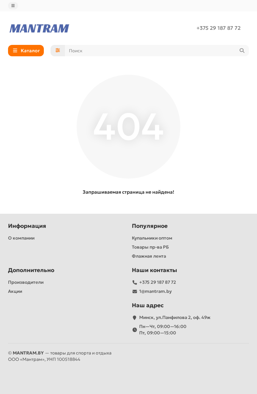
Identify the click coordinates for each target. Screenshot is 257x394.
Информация (27, 225)
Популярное (150, 225)
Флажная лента (149, 256)
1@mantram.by (155, 291)
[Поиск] (242, 50)
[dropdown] (13, 5)
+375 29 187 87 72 (218, 28)
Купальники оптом (152, 238)
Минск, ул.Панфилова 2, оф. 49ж (174, 317)
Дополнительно (31, 270)
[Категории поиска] (58, 50)
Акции (15, 291)
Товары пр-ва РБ (150, 247)
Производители (26, 282)
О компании (21, 238)
